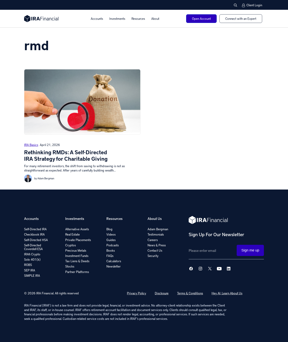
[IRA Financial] (41, 18)
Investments (117, 18)
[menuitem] (97, 18)
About (155, 18)
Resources (138, 18)
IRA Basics (31, 145)
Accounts (97, 18)
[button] (235, 5)
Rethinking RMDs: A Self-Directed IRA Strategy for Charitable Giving (66, 155)
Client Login (254, 5)
